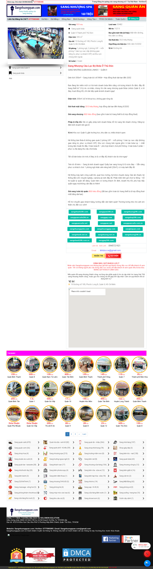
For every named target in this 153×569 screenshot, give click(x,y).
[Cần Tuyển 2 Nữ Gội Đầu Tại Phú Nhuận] (14, 413)
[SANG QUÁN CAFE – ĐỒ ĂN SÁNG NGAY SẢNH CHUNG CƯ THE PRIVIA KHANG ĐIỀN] (14, 389)
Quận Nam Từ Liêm (49, 377)
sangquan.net (106, 223)
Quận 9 (68, 426)
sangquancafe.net (79, 223)
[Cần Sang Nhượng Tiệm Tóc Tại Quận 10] (68, 389)
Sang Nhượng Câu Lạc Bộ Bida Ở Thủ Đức (90, 65)
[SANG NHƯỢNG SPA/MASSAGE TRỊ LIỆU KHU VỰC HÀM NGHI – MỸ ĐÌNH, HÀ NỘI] (50, 364)
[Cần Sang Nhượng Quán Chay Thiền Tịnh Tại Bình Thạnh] (139, 389)
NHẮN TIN (98, 256)
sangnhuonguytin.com (79, 229)
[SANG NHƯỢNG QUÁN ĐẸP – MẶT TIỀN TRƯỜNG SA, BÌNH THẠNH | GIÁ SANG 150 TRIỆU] (14, 364)
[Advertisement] (36, 96)
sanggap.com (106, 217)
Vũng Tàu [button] (91, 19)
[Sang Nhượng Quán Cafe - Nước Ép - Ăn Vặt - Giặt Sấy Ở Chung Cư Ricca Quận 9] (68, 413)
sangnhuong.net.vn (106, 235)
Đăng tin (134, 18)
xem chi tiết (113, 567)
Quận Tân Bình (68, 377)
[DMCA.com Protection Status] (77, 553)
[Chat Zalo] (147, 563)
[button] (61, 43)
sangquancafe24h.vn (79, 217)
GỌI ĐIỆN (114, 256)
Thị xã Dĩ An (50, 426)
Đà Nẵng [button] (54, 19)
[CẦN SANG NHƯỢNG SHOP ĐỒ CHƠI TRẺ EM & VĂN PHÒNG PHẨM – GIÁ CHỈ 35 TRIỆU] (139, 364)
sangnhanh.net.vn (79, 235)
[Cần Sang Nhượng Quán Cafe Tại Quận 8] (139, 413)
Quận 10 (68, 401)
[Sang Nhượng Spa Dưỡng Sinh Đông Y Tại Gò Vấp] (50, 389)
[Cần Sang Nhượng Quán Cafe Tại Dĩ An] (50, 413)
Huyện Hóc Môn (85, 401)
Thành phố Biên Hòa (140, 377)
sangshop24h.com (133, 217)
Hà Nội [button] (44, 19)
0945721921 (114, 245)
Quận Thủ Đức (121, 426)
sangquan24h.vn (106, 212)
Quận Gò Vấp (50, 401)
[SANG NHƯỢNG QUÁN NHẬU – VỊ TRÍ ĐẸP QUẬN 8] (86, 413)
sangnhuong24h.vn (133, 235)
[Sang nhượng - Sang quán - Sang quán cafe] (24, 10)
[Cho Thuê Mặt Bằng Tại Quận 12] (104, 413)
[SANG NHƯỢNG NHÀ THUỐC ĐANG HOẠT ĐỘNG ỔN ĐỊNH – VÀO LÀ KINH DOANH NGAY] (86, 389)
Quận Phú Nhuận (14, 426)
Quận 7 (121, 377)
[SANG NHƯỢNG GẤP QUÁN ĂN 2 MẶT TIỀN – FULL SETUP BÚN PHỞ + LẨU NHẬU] (122, 389)
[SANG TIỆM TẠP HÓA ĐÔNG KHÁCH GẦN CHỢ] (68, 364)
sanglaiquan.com (133, 229)
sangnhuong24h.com (133, 212)
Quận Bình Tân (14, 401)
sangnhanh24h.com (79, 212)
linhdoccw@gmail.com (110, 250)
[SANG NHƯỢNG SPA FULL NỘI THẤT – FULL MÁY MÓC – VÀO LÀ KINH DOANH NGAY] (104, 389)
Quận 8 (32, 377)
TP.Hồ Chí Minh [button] (105, 19)
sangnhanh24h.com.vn (79, 240)
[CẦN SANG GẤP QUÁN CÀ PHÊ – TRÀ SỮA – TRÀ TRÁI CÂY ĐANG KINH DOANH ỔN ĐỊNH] (86, 364)
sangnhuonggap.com (106, 229)
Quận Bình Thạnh (14, 377)
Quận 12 (104, 426)
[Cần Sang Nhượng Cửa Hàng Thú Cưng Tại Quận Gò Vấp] (32, 413)
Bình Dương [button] (78, 19)
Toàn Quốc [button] (120, 19)
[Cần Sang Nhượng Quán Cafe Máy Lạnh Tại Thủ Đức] (122, 413)
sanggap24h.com (106, 240)
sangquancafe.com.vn (133, 223)
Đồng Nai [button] (66, 19)
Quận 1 (32, 401)
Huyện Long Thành (121, 401)
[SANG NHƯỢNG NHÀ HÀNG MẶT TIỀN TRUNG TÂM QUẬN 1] (32, 389)
